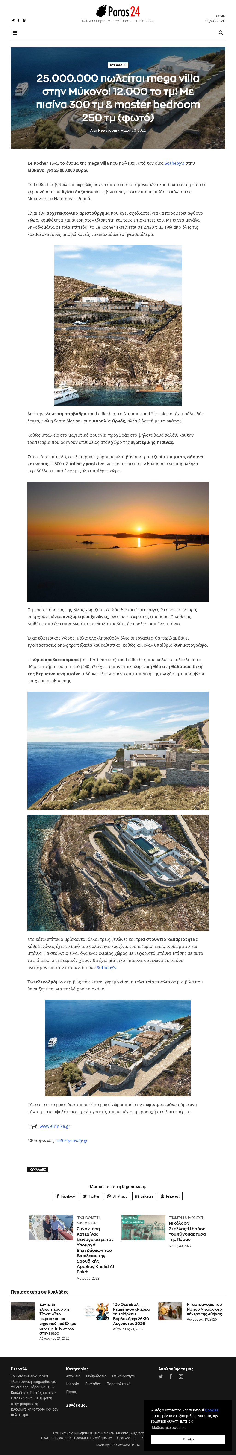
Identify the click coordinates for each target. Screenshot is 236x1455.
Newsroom (103, 130)
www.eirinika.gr (55, 1126)
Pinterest (173, 1196)
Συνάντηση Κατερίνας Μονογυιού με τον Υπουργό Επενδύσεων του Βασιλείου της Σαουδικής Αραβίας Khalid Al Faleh (95, 1250)
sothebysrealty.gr (72, 1140)
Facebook (68, 1196)
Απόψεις (73, 1376)
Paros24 (107, 1433)
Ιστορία (72, 1384)
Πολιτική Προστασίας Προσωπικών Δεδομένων (76, 1438)
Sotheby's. (107, 967)
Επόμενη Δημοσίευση (186, 1218)
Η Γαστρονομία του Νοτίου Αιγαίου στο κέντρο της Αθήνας (204, 1309)
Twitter (94, 1196)
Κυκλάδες (118, 65)
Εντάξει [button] (188, 1439)
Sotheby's (174, 163)
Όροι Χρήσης (126, 1438)
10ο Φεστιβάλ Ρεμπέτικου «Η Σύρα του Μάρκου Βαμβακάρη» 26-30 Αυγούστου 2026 (131, 1314)
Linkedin (147, 1196)
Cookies (211, 1410)
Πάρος (71, 1392)
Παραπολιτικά (118, 1384)
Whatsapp (120, 1196)
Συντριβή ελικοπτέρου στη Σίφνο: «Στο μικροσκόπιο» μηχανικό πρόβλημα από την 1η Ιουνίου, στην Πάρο (58, 1319)
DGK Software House (124, 1445)
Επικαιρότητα (123, 1376)
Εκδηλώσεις (96, 1376)
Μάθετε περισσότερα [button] (169, 1427)
